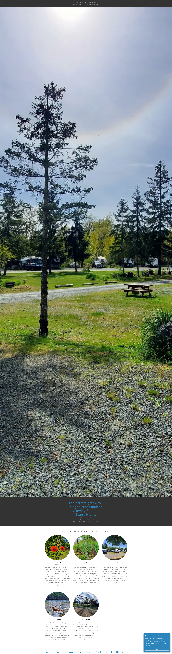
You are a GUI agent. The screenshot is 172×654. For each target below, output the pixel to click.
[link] (86, 5)
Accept (157, 649)
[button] (115, 582)
